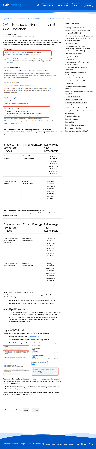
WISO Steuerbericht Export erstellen (76, 108)
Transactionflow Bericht (73, 128)
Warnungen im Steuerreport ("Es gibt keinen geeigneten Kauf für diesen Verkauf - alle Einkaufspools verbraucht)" (79, 38)
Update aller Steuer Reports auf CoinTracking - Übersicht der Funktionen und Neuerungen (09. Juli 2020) (78, 48)
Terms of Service (50, 444)
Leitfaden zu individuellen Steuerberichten (78, 78)
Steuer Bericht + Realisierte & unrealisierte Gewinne (44, 19)
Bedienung (66, 19)
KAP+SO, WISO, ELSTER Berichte (76, 54)
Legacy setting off (20, 389)
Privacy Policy (62, 444)
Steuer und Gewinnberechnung (74, 125)
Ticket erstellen (47, 5)
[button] (37, 5)
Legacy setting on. (34, 336)
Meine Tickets (63, 5)
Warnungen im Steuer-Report (74, 28)
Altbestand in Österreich (73, 116)
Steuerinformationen (71, 119)
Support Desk (7, 19)
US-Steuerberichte (71, 43)
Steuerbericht (69, 122)
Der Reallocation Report (73, 96)
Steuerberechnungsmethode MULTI (76, 131)
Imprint (71, 444)
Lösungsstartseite (19, 19)
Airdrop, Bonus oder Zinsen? (74, 99)
